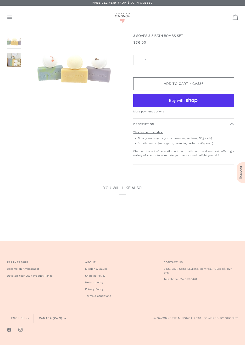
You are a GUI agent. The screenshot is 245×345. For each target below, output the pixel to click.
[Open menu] (14, 17)
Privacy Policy (94, 289)
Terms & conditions (98, 296)
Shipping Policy (95, 275)
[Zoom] (73, 66)
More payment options (148, 111)
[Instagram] (20, 330)
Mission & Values (96, 268)
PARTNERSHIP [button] (17, 262)
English (18, 318)
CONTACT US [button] (173, 262)
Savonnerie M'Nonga (175, 318)
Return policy (94, 282)
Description (143, 124)
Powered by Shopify (221, 318)
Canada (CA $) (50, 318)
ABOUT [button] (90, 262)
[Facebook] (9, 330)
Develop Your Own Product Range (30, 275)
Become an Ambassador (23, 268)
